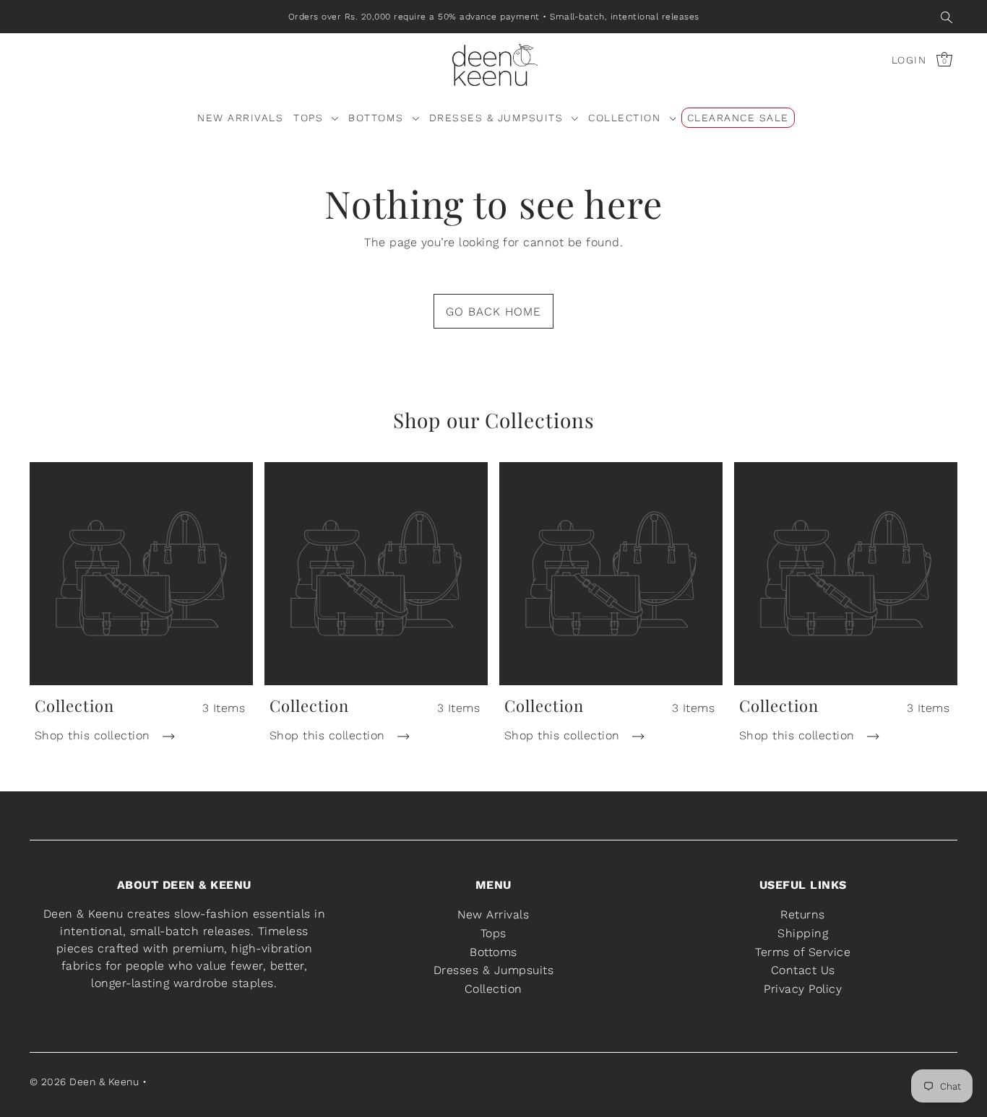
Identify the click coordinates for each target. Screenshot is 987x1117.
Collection (493, 989)
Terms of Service (802, 952)
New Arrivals (493, 914)
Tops (493, 933)
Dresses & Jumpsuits (494, 970)
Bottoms (493, 952)
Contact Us (803, 970)
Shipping (802, 933)
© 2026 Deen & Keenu (84, 1081)
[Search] (947, 16)
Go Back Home (493, 311)
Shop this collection (95, 735)
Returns (802, 914)
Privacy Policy (803, 989)
